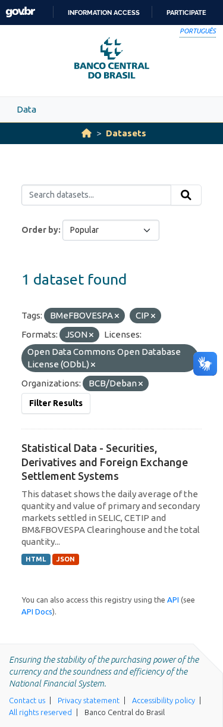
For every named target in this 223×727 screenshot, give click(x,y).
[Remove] (117, 316)
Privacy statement (89, 700)
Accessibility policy (163, 700)
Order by (39, 230)
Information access (104, 12)
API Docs (36, 611)
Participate (186, 12)
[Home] (86, 133)
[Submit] (186, 195)
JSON (65, 559)
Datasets (126, 133)
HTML (36, 559)
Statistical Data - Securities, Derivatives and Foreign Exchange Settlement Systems (104, 462)
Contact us (27, 700)
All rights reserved (40, 712)
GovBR (20, 12)
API (173, 599)
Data (26, 109)
